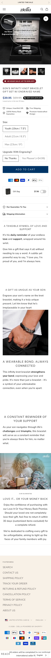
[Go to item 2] (15, 71)
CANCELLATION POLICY (16, 594)
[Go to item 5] (41, 71)
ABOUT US (9, 610)
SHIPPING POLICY (13, 578)
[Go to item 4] (32, 71)
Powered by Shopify (32, 626)
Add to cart (25, 169)
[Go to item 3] (24, 71)
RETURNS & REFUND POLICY (19, 588)
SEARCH (8, 567)
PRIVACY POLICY (12, 605)
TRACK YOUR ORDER (15, 583)
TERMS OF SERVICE (14, 599)
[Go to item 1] (6, 71)
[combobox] (41, 655)
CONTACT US (10, 572)
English (39, 620)
